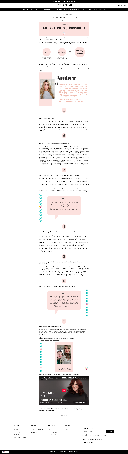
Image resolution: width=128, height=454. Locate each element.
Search (120, 5)
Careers (16, 429)
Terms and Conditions (19, 435)
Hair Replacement (61, 9)
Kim (58, 64)
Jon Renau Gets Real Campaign (68, 245)
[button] (5, 452)
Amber (42, 340)
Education (83, 9)
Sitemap (66, 429)
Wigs (32, 9)
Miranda (47, 340)
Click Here (100, 439)
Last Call (95, 9)
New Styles (25, 9)
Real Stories (51, 425)
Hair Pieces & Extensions (48, 9)
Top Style (42, 161)
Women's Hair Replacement (54, 431)
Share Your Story (52, 434)
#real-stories (64, 415)
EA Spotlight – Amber (64, 17)
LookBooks (67, 427)
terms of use (17, 432)
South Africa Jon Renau (37, 427)
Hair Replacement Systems (101, 435)
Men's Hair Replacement (54, 432)
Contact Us (16, 431)
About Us (16, 427)
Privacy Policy (17, 434)
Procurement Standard (20, 437)
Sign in (124, 5)
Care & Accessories (73, 9)
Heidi (51, 340)
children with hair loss (36, 431)
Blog (90, 9)
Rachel (54, 340)
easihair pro (34, 432)
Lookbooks (102, 9)
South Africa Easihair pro (37, 429)
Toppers (38, 9)
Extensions (93, 435)
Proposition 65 (17, 439)
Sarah (57, 340)
